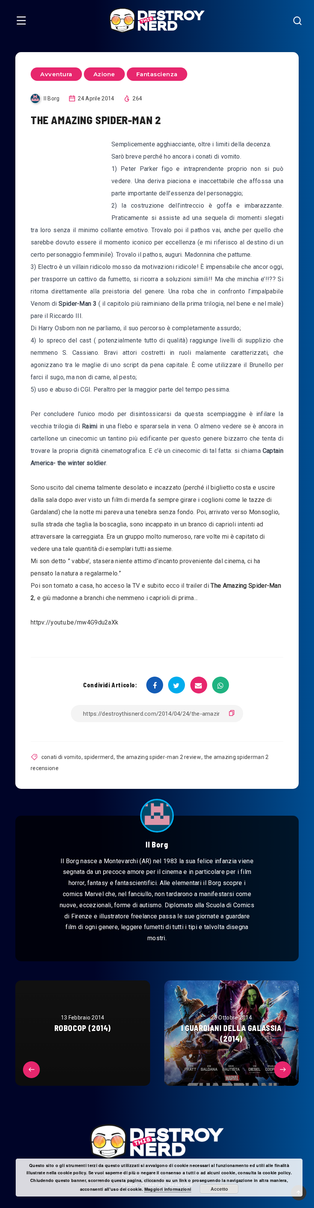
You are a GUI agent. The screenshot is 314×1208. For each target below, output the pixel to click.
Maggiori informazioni (167, 1189)
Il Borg (157, 844)
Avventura (56, 74)
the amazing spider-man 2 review (158, 757)
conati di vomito (61, 757)
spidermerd (98, 757)
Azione (104, 74)
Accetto (219, 1188)
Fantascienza (157, 74)
